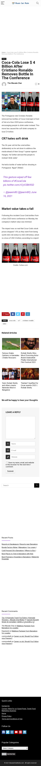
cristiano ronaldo (28, 320)
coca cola (12, 320)
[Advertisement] (20, 27)
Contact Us (6, 706)
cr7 (19, 320)
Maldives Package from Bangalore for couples (18, 627)
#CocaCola (20, 181)
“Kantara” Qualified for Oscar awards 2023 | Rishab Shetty (29, 385)
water (4, 324)
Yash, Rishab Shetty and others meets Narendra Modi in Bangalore (10, 386)
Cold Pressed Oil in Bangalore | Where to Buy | (19, 551)
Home (3, 52)
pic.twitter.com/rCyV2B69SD (18, 184)
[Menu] (2, 3)
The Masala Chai (14, 83)
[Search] (37, 3)
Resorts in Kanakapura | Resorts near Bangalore (20, 544)
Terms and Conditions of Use (12, 719)
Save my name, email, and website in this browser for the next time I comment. (20, 465)
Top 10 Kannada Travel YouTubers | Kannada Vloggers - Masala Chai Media (18, 619)
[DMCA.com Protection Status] (8, 754)
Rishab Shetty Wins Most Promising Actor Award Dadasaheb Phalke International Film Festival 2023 (29, 357)
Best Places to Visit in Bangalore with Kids (17, 554)
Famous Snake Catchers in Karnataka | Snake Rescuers (10, 355)
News (4, 59)
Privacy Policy (7, 716)
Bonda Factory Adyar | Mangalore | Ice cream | (19, 547)
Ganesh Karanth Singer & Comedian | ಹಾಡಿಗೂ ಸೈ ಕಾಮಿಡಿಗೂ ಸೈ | (20, 621)
